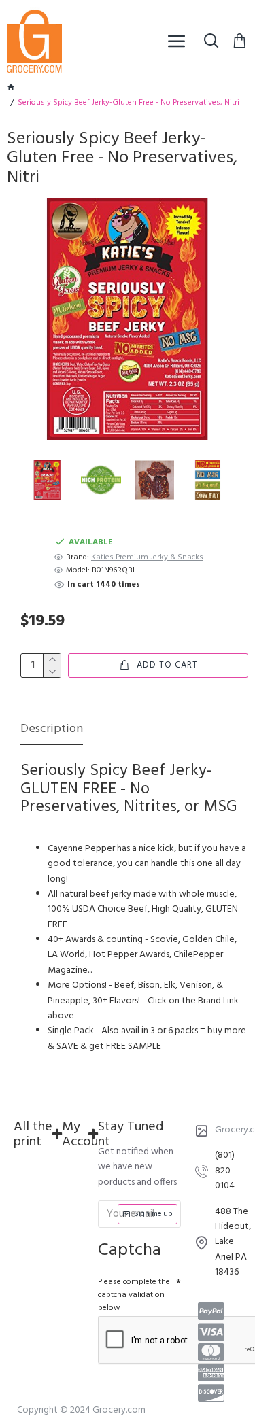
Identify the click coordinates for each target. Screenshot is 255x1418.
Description (51, 730)
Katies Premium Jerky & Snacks (147, 557)
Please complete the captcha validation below (134, 1295)
